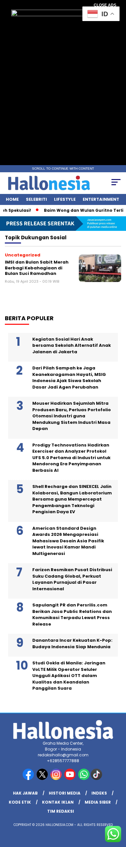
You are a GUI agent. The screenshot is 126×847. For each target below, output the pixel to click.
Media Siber (98, 802)
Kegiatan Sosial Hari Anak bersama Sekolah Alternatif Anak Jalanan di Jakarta (71, 345)
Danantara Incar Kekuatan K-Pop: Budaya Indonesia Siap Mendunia (72, 643)
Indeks (99, 793)
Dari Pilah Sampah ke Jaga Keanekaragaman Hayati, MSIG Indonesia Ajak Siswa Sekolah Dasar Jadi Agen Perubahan (69, 377)
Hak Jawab (25, 793)
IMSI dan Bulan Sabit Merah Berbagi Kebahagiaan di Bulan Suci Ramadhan (36, 268)
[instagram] (56, 778)
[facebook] (29, 778)
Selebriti (36, 199)
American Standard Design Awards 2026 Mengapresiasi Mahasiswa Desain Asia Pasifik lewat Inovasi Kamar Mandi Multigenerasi (68, 541)
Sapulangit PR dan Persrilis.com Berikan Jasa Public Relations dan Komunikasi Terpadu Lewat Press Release (72, 614)
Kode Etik (20, 802)
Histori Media (64, 793)
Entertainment (101, 199)
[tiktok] (97, 778)
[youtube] (70, 778)
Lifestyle (65, 199)
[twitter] (43, 778)
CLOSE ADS (105, 5)
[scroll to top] (116, 809)
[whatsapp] (83, 778)
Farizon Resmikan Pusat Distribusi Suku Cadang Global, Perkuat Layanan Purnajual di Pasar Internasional (72, 579)
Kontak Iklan (58, 802)
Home (12, 199)
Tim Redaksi (60, 811)
